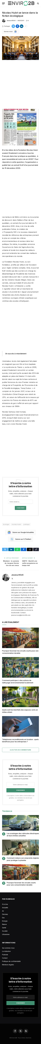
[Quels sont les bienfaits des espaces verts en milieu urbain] (20, 697)
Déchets (5, 914)
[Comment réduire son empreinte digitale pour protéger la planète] (20, 847)
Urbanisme (5, 934)
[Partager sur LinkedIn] (21, 26)
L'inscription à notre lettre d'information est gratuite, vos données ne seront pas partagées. (20, 798)
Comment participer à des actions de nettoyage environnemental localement (17, 681)
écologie (6, 524)
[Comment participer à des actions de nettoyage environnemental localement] (20, 667)
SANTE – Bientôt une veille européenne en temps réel (30, 563)
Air (3, 911)
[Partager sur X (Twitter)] (13, 26)
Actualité (5, 907)
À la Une (5, 904)
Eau (3, 918)
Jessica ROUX (11, 20)
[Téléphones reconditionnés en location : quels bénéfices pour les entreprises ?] (20, 726)
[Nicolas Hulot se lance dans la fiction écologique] (20, 48)
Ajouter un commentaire (20, 750)
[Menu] (3, 3)
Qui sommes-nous (8, 948)
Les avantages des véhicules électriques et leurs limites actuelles (23, 834)
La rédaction (6, 951)
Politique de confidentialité (11, 961)
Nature (4, 924)
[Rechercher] (38, 3)
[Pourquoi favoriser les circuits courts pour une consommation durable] (20, 638)
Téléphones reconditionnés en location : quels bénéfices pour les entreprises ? (20, 740)
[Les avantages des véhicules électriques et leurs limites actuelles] (20, 823)
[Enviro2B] (21, 3)
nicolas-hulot (16, 524)
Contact (4, 958)
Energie (4, 921)
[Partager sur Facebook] (17, 26)
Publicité (5, 954)
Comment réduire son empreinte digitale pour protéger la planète (23, 859)
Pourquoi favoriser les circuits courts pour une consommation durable (21, 884)
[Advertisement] (20, 84)
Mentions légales (8, 965)
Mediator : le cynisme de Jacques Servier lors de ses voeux (11, 563)
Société (4, 931)
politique (27, 524)
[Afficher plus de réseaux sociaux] (25, 26)
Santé (4, 928)
